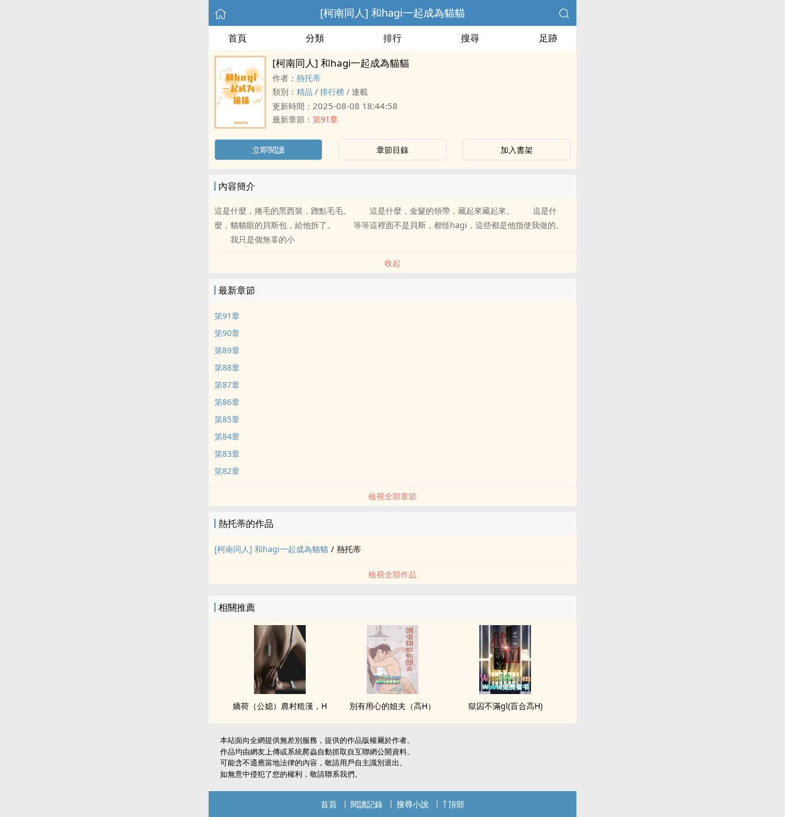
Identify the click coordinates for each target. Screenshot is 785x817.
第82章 (227, 470)
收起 (392, 262)
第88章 (227, 367)
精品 (305, 91)
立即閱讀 (268, 149)
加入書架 (517, 149)
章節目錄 (392, 149)
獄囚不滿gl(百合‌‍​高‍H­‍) (505, 705)
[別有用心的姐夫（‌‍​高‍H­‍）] (392, 690)
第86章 (227, 401)
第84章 (227, 436)
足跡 (548, 38)
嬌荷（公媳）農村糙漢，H (280, 705)
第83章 (227, 453)
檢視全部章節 (392, 496)
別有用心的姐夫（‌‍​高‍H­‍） (392, 705)
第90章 (227, 332)
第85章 (227, 419)
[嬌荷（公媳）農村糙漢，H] (280, 690)
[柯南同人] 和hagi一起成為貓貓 (392, 13)
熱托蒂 (309, 77)
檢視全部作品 (392, 574)
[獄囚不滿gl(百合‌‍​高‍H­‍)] (505, 690)
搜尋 (470, 38)
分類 (315, 38)
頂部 (456, 804)
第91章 (325, 119)
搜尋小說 (413, 804)
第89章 (227, 350)
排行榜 (332, 91)
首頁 (237, 38)
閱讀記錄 (367, 804)
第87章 (227, 384)
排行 (392, 38)
